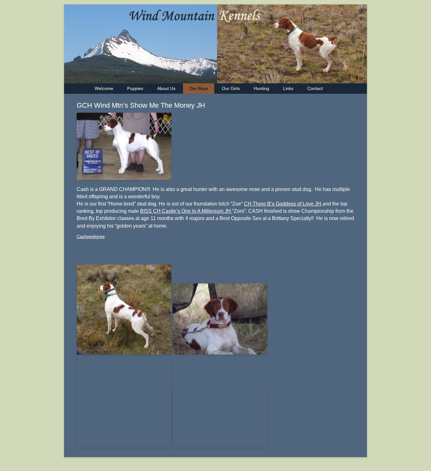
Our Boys (198, 88)
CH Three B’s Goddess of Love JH (283, 203)
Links (288, 88)
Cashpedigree (91, 236)
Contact (315, 88)
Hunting (261, 88)
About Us (166, 88)
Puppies (135, 88)
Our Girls (231, 88)
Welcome (104, 88)
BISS (146, 211)
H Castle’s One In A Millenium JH (194, 211)
